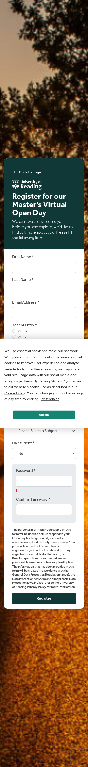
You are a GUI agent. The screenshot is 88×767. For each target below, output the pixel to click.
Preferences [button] (50, 399)
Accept (44, 415)
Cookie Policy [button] (14, 393)
